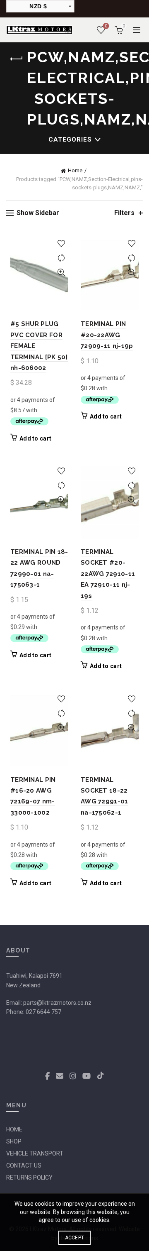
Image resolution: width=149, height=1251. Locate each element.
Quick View (61, 272)
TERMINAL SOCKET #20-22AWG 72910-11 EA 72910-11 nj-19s (108, 574)
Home (75, 170)
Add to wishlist (61, 243)
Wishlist (106, 26)
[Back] (16, 59)
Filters (124, 213)
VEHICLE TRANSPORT (34, 1153)
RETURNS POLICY (29, 1177)
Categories (70, 139)
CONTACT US (23, 1165)
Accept (74, 1238)
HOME (14, 1129)
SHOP (14, 1141)
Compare (61, 258)
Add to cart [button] (35, 438)
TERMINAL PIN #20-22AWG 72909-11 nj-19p (107, 335)
